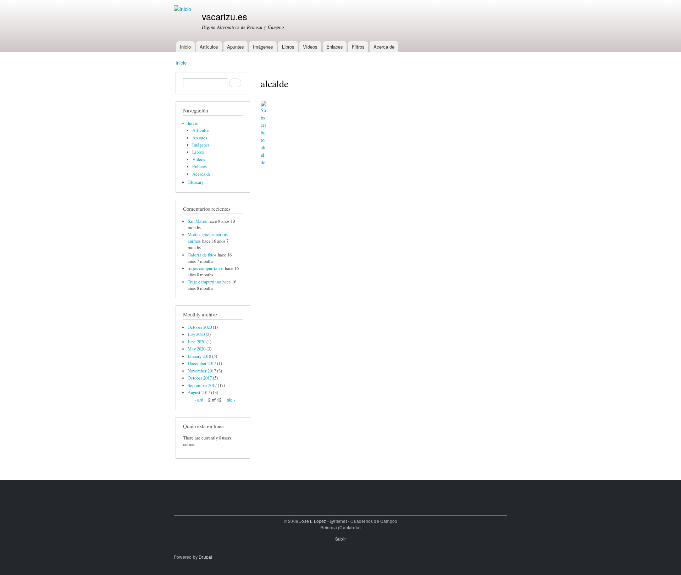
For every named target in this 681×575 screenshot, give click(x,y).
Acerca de (383, 46)
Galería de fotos (202, 255)
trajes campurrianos (205, 268)
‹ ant (199, 400)
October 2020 (200, 327)
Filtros (358, 46)
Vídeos (310, 46)
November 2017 (202, 371)
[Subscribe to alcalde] (263, 130)
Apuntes (235, 46)
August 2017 (199, 392)
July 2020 (196, 334)
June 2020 (196, 342)
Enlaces (334, 46)
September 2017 (202, 385)
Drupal (205, 557)
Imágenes (263, 46)
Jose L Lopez (312, 521)
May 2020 (196, 349)
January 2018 (199, 356)
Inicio (185, 46)
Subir (340, 539)
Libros (288, 46)
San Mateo (197, 221)
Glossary (196, 182)
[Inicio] (183, 9)
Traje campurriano (204, 282)
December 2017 (202, 363)
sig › (231, 400)
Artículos (209, 46)
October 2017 (200, 378)
